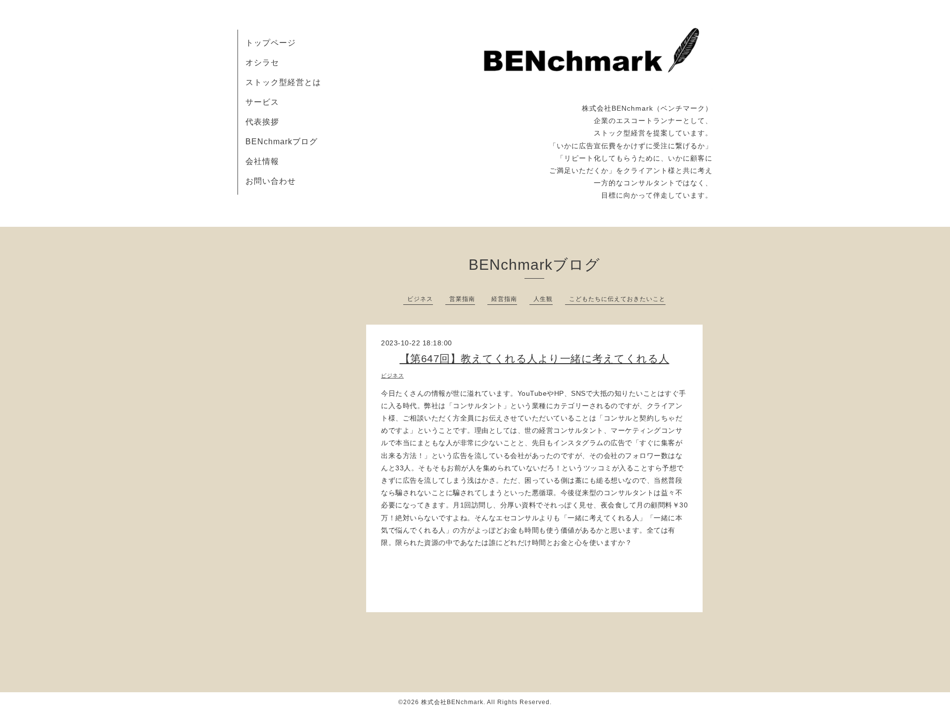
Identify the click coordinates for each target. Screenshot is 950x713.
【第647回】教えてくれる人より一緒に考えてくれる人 (534, 358)
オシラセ (262, 62)
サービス (262, 102)
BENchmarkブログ (281, 141)
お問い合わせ (270, 181)
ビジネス (420, 298)
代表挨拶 (262, 122)
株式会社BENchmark (452, 702)
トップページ (270, 43)
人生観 (543, 298)
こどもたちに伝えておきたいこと (617, 298)
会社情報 (262, 161)
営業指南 (462, 298)
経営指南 (504, 298)
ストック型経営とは (283, 82)
